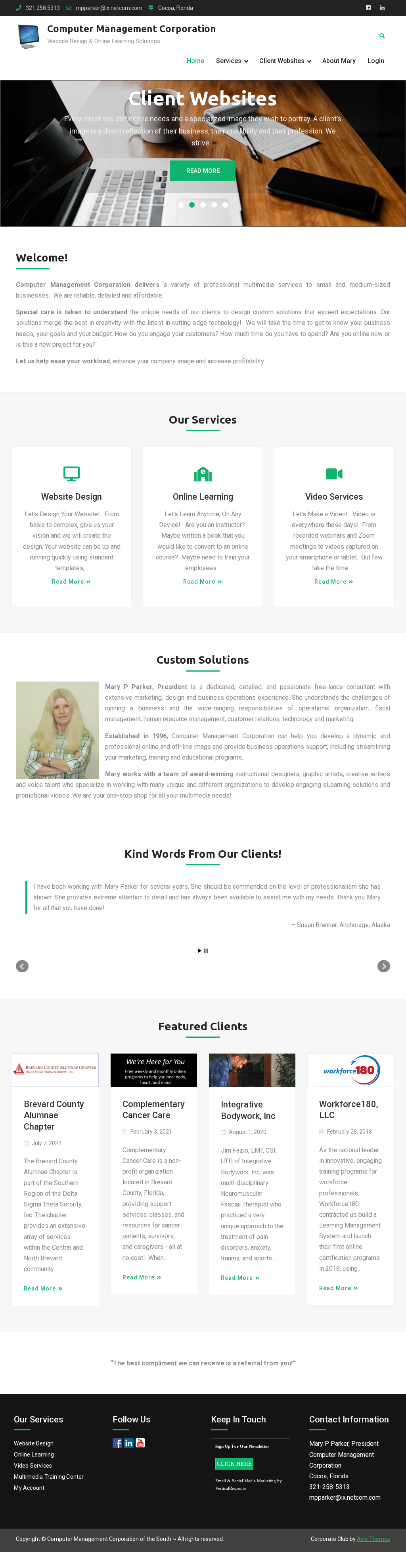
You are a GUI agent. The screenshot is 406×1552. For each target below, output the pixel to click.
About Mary (339, 61)
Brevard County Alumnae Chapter (54, 1115)
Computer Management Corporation (131, 28)
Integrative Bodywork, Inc (248, 1110)
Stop (206, 951)
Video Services (334, 497)
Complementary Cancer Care (154, 1110)
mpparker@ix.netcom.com (109, 8)
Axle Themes (373, 1539)
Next (383, 966)
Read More (203, 170)
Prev (22, 966)
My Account (29, 1488)
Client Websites (281, 61)
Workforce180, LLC (348, 1110)
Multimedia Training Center (49, 1477)
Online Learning (203, 497)
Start (200, 951)
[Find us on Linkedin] (129, 1443)
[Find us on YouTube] (140, 1443)
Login (376, 61)
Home (195, 61)
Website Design (71, 497)
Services (228, 61)
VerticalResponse (230, 1488)
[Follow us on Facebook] (117, 1443)
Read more (68, 581)
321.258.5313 (43, 8)
